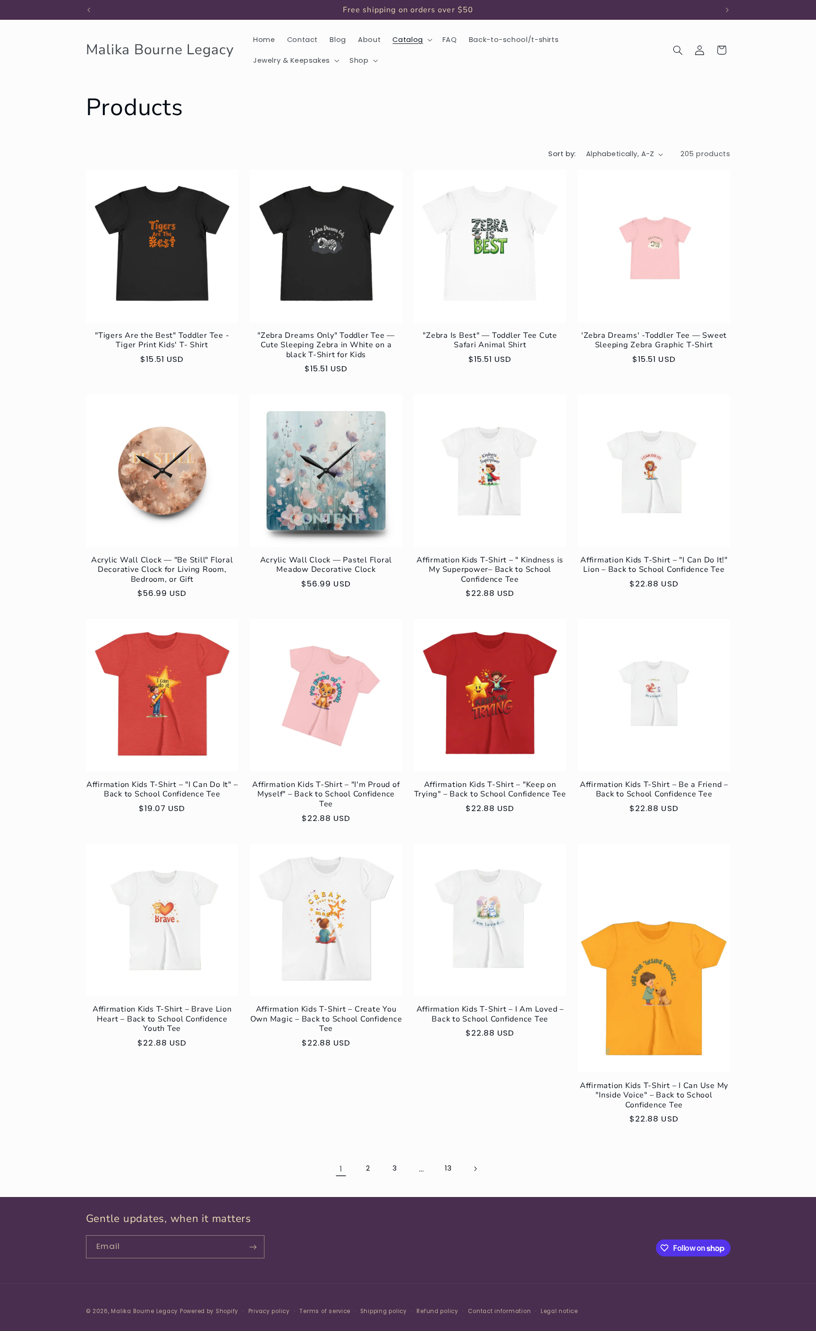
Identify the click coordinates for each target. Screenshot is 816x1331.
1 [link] (341, 1168)
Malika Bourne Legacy (144, 1310)
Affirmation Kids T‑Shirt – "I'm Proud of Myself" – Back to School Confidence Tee (326, 794)
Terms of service (324, 1310)
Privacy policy (269, 1310)
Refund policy (437, 1310)
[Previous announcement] (88, 9)
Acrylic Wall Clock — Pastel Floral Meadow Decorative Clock (326, 565)
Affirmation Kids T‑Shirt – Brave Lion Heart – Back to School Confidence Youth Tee (162, 1019)
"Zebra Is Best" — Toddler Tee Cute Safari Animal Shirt (490, 340)
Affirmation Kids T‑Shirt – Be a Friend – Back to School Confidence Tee (654, 789)
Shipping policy (383, 1310)
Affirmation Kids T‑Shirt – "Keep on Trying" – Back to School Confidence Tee (490, 789)
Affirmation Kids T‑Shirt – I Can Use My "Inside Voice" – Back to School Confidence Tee (654, 1095)
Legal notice (559, 1310)
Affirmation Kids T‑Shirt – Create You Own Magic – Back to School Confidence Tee (326, 1019)
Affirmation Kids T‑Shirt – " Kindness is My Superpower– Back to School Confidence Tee (489, 569)
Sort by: (562, 154)
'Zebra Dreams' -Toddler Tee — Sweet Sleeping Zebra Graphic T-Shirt (654, 340)
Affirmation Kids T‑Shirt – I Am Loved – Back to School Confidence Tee (490, 1014)
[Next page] (475, 1169)
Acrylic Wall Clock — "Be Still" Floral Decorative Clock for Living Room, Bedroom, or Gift (162, 569)
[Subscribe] (253, 1246)
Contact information (499, 1310)
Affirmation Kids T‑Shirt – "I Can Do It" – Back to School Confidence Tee (162, 789)
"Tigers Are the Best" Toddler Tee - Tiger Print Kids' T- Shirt (162, 340)
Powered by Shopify (209, 1310)
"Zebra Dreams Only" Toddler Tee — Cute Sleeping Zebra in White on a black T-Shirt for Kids (326, 345)
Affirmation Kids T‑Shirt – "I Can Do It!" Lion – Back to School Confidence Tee (654, 565)
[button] (411, 39)
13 (448, 1168)
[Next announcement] (727, 9)
